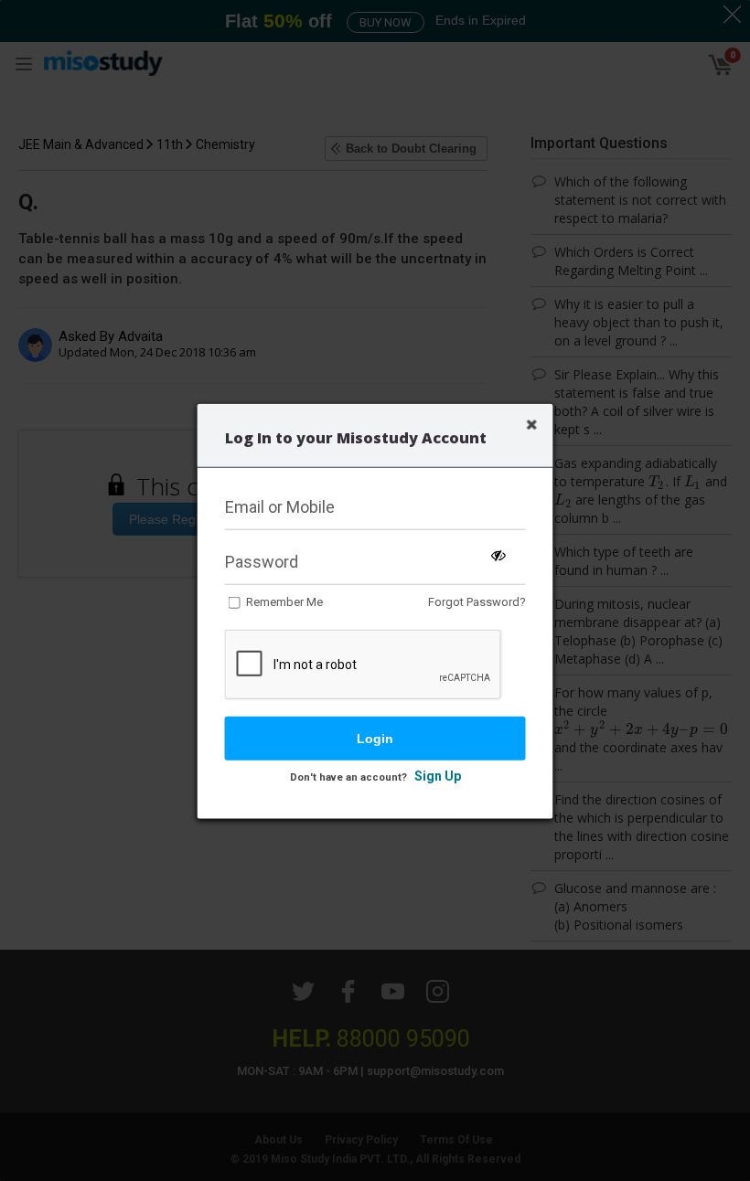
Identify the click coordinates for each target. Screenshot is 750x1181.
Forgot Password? (477, 602)
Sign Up (437, 776)
